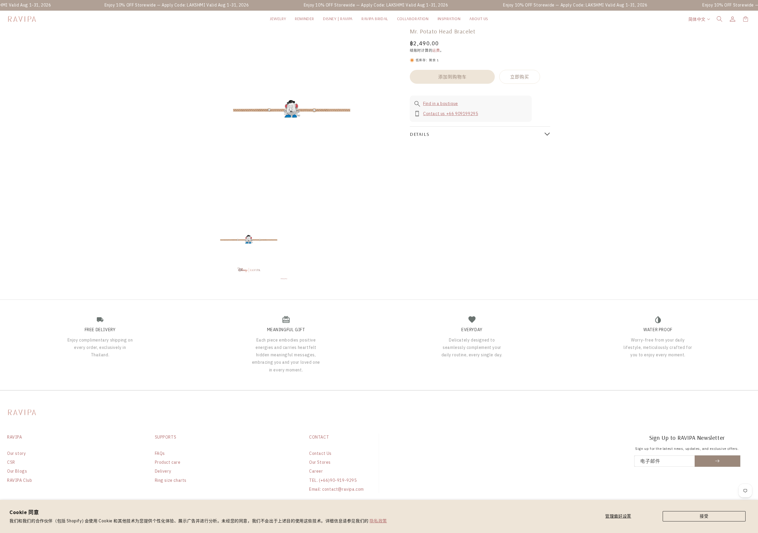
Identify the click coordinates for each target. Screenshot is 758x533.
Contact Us (320, 453)
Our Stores (320, 462)
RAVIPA (14, 437)
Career (316, 471)
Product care (168, 462)
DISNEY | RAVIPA (338, 18)
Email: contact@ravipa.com (336, 489)
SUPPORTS (165, 437)
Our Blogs (17, 471)
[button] (719, 18)
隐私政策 (378, 521)
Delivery (163, 471)
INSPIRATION (449, 18)
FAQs (160, 453)
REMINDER (304, 18)
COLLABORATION (413, 18)
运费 (436, 50)
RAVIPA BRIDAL (375, 18)
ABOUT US (478, 18)
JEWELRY (278, 18)
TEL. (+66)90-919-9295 (333, 480)
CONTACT (319, 437)
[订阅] (718, 461)
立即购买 (519, 77)
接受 (704, 516)
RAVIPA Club (19, 480)
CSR (11, 462)
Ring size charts (171, 480)
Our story (16, 453)
